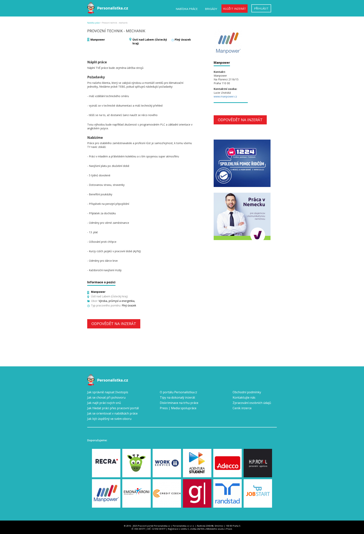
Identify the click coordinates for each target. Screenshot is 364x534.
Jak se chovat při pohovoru (106, 397)
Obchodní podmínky (247, 392)
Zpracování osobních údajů (252, 403)
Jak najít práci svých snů (104, 403)
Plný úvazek (183, 39)
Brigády (211, 9)
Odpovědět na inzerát (113, 323)
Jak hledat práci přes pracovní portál (113, 408)
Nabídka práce (187, 9)
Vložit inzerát (234, 8)
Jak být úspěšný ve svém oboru (109, 419)
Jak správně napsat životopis (107, 392)
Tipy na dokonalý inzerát (177, 397)
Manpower (97, 39)
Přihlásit (261, 8)
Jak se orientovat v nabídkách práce (112, 413)
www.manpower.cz (225, 96)
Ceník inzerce (242, 408)
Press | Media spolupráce (178, 408)
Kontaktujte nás (244, 397)
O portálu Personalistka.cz (178, 392)
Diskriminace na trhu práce (179, 403)
